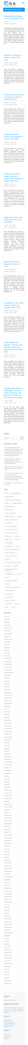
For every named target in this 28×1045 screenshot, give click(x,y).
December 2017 (8, 818)
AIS (6, 493)
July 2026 (7, 616)
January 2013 (8, 952)
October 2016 (8, 840)
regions (7, 577)
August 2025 (7, 642)
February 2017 (8, 829)
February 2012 (8, 983)
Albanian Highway (16, 493)
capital (19, 516)
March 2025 (7, 655)
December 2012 (8, 955)
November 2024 (8, 667)
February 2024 (8, 692)
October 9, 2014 (12, 312)
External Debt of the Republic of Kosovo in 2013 (12, 264)
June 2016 (7, 851)
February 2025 (8, 658)
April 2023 (7, 717)
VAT (6, 607)
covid (17, 536)
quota (19, 574)
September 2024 (8, 672)
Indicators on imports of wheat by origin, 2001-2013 (13, 57)
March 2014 (7, 916)
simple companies (10, 590)
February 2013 (8, 949)
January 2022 (8, 759)
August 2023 (7, 706)
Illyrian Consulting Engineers (12, 549)
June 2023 (7, 711)
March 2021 (7, 787)
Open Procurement (8, 1021)
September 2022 (8, 737)
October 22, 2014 (12, 64)
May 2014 (7, 910)
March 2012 (7, 980)
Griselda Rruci (12, 102)
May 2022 (7, 748)
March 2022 (7, 753)
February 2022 (8, 756)
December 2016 (8, 835)
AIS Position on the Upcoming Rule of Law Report (13, 483)
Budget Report (9, 509)
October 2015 (8, 874)
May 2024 (7, 683)
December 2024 (8, 664)
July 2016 (7, 849)
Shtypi (10, 400)
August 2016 (7, 846)
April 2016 (7, 857)
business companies (10, 513)
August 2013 (7, 935)
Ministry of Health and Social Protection (11, 570)
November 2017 (8, 821)
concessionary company (11, 526)
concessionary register (11, 532)
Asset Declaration (8, 1020)
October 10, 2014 (12, 144)
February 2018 (8, 815)
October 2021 (8, 767)
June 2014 (7, 907)
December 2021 (8, 762)
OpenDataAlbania (10, 574)
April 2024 (7, 686)
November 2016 (8, 837)
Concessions (8, 536)
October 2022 (8, 734)
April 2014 (7, 913)
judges (7, 559)
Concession (8, 523)
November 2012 (8, 958)
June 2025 (7, 647)
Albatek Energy (9, 496)
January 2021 (8, 793)
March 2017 (7, 826)
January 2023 (8, 725)
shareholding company (11, 580)
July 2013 (7, 938)
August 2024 (7, 675)
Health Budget (9, 542)
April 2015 (7, 885)
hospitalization (9, 546)
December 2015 (8, 868)
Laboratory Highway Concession (13, 562)
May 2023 (7, 714)
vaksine (17, 603)
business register (9, 516)
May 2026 (7, 619)
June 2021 (7, 779)
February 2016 (8, 863)
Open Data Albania (13, 63)
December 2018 (8, 807)
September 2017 (8, 823)
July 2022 (7, 742)
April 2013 (7, 944)
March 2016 (7, 860)
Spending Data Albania (9, 1024)
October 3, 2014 (12, 402)
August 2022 (7, 739)
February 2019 (8, 804)
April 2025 (7, 653)
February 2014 (8, 918)
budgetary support (18, 503)
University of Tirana (10, 600)
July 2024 (7, 678)
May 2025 (7, 650)
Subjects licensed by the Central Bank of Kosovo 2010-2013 (13, 219)
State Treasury (9, 597)
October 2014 (8, 899)
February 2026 (8, 628)
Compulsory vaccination (11, 519)
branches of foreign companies (13, 499)
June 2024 (7, 681)
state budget (9, 593)
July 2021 (7, 776)
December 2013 (8, 924)
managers (8, 565)
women (13, 607)
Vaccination (8, 603)
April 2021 (7, 784)
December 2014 (8, 893)
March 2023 (7, 720)
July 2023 (7, 709)
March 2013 (7, 946)
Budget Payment (9, 506)
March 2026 (7, 625)
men (16, 565)
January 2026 (8, 630)
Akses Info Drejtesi (8, 1026)
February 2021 (8, 790)
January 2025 (8, 661)
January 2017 (8, 832)
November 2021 (8, 765)
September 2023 (8, 703)
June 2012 (7, 972)
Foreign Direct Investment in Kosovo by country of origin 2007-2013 (14, 97)
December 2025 (8, 633)
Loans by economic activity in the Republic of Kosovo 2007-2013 (13, 136)
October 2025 (8, 636)
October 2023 (8, 700)
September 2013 (8, 932)
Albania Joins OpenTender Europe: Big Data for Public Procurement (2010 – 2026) (14, 468)
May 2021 (7, 781)
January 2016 (8, 865)
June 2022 (7, 745)
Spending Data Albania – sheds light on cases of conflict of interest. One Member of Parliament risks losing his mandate (13, 392)
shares (7, 584)
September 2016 (8, 843)
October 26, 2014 (12, 23)
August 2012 (7, 966)
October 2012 (8, 960)
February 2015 (8, 888)
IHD (17, 546)
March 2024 (7, 689)
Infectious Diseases (10, 552)
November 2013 (8, 927)
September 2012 (8, 963)
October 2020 (8, 798)
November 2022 (8, 731)
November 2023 (8, 697)
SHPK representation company (13, 587)
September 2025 (8, 639)
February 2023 (8, 723)
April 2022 (7, 751)
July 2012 (7, 969)
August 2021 (7, 773)
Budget (7, 503)
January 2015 (8, 890)
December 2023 (8, 695)
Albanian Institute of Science (10, 1000)
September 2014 (8, 902)
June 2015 (7, 882)
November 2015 (8, 871)
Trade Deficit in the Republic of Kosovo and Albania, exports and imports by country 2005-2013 (13, 347)
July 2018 (7, 809)
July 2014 (7, 904)
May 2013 (7, 941)
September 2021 (8, 770)
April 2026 (7, 622)
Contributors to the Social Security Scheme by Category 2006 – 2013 (13, 305)
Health (17, 539)
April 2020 (7, 801)
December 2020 (8, 795)
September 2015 (8, 877)
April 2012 (7, 977)
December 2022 (8, 728)
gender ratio (8, 539)
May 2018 (7, 812)
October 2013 (8, 930)
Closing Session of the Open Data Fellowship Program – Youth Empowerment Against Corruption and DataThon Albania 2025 (14, 461)
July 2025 (7, 644)
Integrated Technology (11, 556)
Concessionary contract (11, 529)
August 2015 (7, 879)
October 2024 (8, 669)
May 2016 (7, 854)
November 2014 (8, 896)
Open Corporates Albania (9, 1023)
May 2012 (7, 974)
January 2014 (8, 921)
